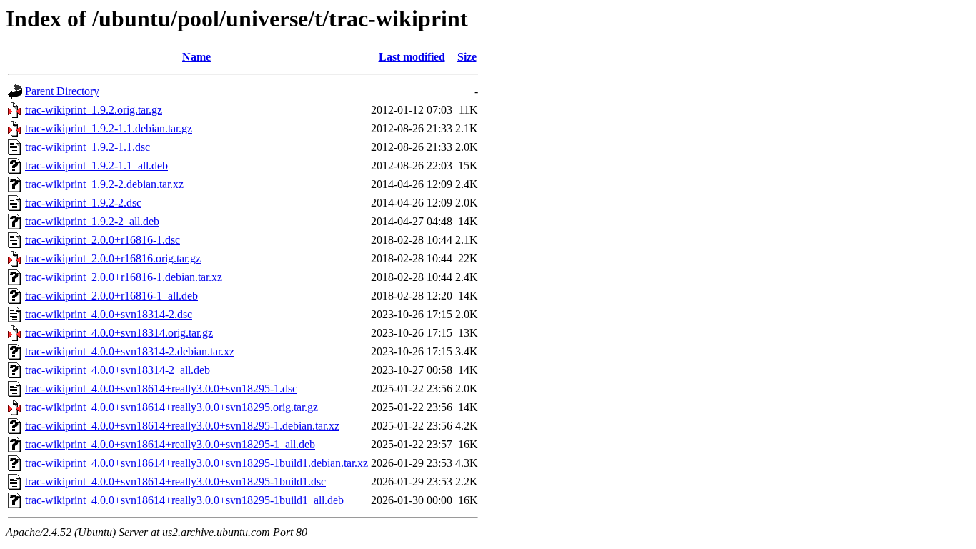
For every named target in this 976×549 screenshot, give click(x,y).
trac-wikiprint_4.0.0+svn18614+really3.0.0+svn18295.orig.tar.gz (171, 407)
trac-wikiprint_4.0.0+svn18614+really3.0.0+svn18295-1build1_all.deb (184, 500)
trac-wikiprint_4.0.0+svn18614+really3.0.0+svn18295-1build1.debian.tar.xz (196, 463)
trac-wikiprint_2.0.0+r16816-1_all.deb (111, 296)
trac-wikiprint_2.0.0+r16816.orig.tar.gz (113, 258)
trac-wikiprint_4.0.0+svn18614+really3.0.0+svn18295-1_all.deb (170, 444)
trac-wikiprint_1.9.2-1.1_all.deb (96, 165)
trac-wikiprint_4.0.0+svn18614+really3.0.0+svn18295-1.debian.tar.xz (182, 426)
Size (467, 57)
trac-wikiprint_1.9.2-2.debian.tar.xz (104, 184)
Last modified (412, 57)
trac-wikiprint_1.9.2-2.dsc (83, 203)
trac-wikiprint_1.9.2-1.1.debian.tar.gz (108, 128)
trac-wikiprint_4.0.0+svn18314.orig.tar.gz (119, 333)
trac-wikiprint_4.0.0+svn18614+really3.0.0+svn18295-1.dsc (161, 388)
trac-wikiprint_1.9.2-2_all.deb (92, 221)
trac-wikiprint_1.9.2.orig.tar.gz (93, 110)
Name (196, 57)
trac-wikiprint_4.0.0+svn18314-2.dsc (108, 314)
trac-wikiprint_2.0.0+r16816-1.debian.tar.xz (123, 277)
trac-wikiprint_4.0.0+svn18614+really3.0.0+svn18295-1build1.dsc (175, 481)
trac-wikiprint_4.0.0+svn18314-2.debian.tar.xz (129, 351)
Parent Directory (62, 91)
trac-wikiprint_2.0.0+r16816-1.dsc (102, 240)
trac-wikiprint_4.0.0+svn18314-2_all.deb (117, 370)
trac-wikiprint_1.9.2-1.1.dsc (87, 147)
